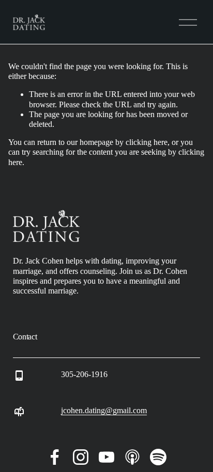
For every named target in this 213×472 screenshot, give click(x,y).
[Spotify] (158, 457)
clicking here (147, 142)
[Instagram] (80, 457)
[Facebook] (55, 457)
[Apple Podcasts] (132, 457)
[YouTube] (106, 457)
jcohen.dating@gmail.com (104, 410)
